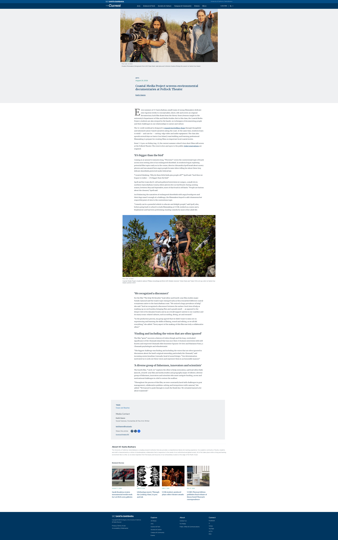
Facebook (212, 521)
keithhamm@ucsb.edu (124, 426)
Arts (138, 6)
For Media (183, 524)
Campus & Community (182, 6)
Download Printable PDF (122, 434)
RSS (210, 534)
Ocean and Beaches (123, 408)
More (204, 6)
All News (153, 521)
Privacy (114, 526)
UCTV (210, 531)
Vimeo (211, 526)
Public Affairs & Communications (190, 527)
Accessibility (116, 528)
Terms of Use (121, 526)
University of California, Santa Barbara (221, 1)
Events (197, 6)
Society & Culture (164, 6)
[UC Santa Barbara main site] (115, 1)
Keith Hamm (140, 95)
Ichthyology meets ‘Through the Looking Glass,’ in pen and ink (148, 494)
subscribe (223, 6)
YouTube (211, 529)
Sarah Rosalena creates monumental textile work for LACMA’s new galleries (122, 494)
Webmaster (124, 528)
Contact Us (183, 521)
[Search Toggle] (231, 6)
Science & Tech (149, 6)
